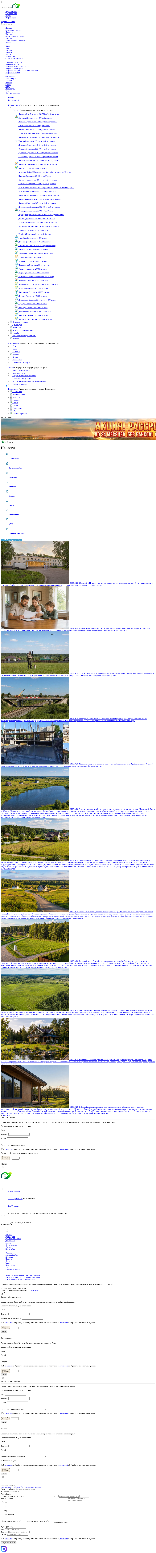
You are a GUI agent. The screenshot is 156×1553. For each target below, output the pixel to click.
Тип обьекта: (6, 1494)
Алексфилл (33, 1290)
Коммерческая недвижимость (16, 40)
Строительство (11, 14)
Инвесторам (10, 89)
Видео (7, 87)
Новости (8, 83)
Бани (7, 48)
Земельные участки (13, 30)
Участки (8, 1235)
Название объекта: (8, 1489)
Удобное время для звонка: (11, 1318)
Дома (7, 46)
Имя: (3, 1130)
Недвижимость (11, 12)
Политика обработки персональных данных (22, 1275)
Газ (5, 1506)
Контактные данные (33, 1487)
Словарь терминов (12, 93)
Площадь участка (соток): (11, 1521)
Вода (5, 1511)
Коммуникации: (7, 1498)
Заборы (8, 54)
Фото (22, 1487)
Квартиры (9, 34)
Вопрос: (4, 1362)
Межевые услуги (12, 64)
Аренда (8, 42)
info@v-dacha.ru (14, 1206)
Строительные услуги (14, 58)
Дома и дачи (10, 32)
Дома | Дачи (10, 1237)
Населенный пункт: (9, 1492)
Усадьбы (8, 38)
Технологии (10, 56)
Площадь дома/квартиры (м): (37, 1521)
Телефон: (4, 1134)
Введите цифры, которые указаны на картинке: (19, 1153)
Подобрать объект (14, 540)
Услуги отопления (12, 73)
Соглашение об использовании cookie (20, 1279)
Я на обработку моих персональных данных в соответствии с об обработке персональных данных (49, 1149)
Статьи (8, 85)
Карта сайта (10, 1249)
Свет (5, 1502)
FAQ (7, 91)
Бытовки (8, 50)
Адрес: (55, 1496)
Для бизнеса (10, 1241)
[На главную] (3, 442)
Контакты (9, 81)
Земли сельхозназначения (15, 36)
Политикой (63, 1149)
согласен (8, 1149)
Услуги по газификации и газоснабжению (21, 71)
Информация (10, 18)
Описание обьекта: (60, 1523)
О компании (10, 76)
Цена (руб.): (6, 1527)
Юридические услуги (13, 62)
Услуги (8, 16)
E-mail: (3, 1138)
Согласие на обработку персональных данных (23, 1277)
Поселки (8, 28)
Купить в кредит (9, 1461)
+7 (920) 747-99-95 (15, 1199)
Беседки (8, 52)
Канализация (9, 1515)
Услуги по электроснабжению (17, 66)
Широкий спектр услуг (14, 68)
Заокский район (11, 78)
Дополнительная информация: (13, 1145)
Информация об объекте (10, 1487)
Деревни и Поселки (13, 1239)
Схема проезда (14, 1191)
